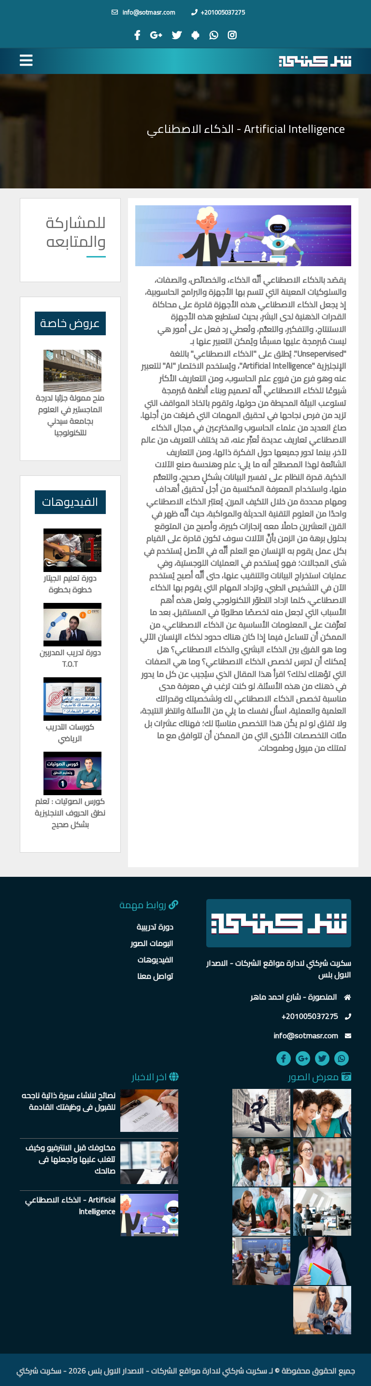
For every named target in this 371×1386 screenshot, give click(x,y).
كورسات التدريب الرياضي (70, 732)
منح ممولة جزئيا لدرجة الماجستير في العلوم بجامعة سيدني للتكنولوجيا (70, 415)
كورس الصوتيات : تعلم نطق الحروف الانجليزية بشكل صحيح (70, 812)
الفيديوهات (155, 959)
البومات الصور (152, 943)
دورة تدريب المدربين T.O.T (70, 658)
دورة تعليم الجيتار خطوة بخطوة (70, 584)
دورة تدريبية (155, 926)
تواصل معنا (155, 976)
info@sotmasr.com (148, 12)
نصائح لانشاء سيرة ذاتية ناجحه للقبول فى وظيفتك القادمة (68, 1101)
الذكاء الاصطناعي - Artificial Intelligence (70, 1205)
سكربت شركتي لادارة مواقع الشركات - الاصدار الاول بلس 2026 (168, 1370)
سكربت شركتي (38, 1370)
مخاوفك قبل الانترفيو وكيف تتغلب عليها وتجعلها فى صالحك (70, 1159)
